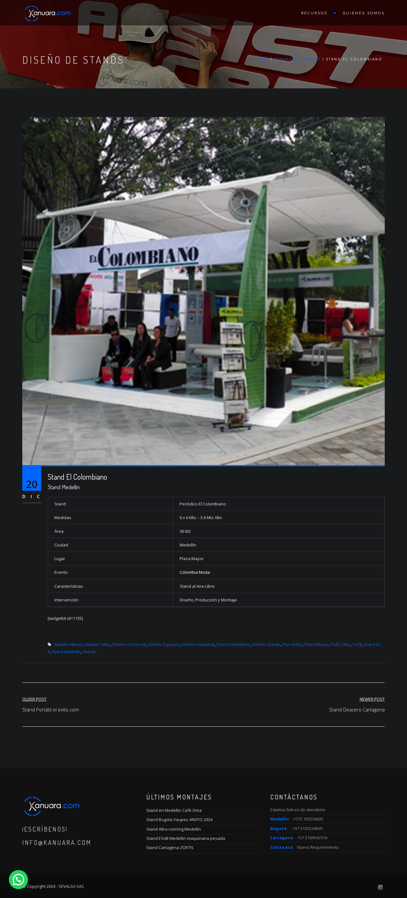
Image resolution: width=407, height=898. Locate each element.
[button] (18, 879)
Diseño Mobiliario (233, 644)
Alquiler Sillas (98, 644)
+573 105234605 (308, 819)
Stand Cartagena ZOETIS (170, 847)
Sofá (357, 644)
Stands (89, 652)
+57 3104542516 (312, 837)
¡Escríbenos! (45, 829)
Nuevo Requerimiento (318, 847)
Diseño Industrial (198, 644)
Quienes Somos (364, 13)
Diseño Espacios (164, 644)
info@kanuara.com (57, 842)
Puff (335, 644)
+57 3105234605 (307, 828)
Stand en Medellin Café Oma (174, 810)
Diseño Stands (266, 644)
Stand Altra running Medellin (173, 829)
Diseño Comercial (129, 644)
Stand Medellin (66, 652)
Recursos (314, 13)
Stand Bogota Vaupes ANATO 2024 (179, 819)
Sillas (346, 644)
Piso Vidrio (292, 644)
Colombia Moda (195, 572)
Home (262, 59)
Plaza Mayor (317, 644)
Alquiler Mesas (68, 644)
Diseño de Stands (297, 59)
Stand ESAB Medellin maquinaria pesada (185, 838)
